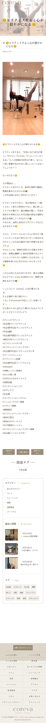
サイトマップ (34, 702)
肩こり (8, 593)
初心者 (26, 587)
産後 (24, 598)
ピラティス (17, 587)
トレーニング (12, 498)
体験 (18, 598)
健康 (21, 593)
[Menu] (42, 4)
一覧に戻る (23, 452)
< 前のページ (8, 451)
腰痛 (33, 587)
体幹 (15, 593)
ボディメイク (33, 598)
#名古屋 (23, 469)
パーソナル (11, 511)
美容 (9, 502)
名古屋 (8, 587)
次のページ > (37, 451)
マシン (9, 493)
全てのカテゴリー (14, 489)
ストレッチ (10, 598)
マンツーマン (30, 593)
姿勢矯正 (10, 507)
